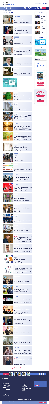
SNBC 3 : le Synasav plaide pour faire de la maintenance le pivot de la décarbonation (22, 40)
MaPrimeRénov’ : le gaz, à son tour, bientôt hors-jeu (22, 178)
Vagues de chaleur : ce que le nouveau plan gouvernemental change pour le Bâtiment (22, 127)
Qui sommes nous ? (5, 381)
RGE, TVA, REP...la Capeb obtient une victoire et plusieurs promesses (23, 188)
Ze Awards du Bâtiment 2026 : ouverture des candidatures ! (40, 47)
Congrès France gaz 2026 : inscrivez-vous (39, 59)
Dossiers (20, 8)
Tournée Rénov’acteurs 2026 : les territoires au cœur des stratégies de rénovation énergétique (23, 269)
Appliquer (39, 3)
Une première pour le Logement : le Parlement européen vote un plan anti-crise (22, 218)
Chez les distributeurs (36, 8)
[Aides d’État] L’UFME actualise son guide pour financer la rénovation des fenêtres (23, 147)
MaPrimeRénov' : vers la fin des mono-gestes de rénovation (22, 96)
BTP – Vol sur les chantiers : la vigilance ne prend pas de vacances (43, 33)
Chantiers (15, 8)
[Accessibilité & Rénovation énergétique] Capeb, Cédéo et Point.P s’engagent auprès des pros (22, 310)
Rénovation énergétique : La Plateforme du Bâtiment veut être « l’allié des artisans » (22, 208)
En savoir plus (28, 402)
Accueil (3, 10)
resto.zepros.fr (24, 385)
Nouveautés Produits (30, 8)
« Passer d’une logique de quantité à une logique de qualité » (22, 238)
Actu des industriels (5, 8)
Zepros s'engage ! (5, 390)
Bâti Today (40, 100)
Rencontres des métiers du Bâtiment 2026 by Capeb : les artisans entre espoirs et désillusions (22, 116)
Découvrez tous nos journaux (40, 85)
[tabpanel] (40, 76)
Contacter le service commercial (5, 389)
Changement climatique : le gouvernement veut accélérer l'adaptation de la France (23, 30)
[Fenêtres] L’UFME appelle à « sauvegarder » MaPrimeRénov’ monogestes (22, 106)
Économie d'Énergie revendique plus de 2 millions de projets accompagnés (22, 51)
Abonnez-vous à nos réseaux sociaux (5, 393)
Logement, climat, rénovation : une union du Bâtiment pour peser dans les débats (22, 137)
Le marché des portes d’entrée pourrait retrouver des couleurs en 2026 (21, 198)
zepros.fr (23, 390)
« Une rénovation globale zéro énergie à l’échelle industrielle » (21, 360)
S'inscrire (36, 385)
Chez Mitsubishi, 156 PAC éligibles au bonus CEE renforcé (23, 71)
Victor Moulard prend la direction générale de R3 (23, 249)
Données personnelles (27, 399)
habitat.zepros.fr (24, 386)
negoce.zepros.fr (24, 383)
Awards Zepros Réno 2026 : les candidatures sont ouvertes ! (8, 89)
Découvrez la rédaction (6, 385)
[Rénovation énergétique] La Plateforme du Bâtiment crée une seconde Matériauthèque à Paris (23, 20)
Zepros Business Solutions (40, 95)
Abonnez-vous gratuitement (40, 82)
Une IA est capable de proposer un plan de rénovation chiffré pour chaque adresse (22, 167)
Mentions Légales (20, 399)
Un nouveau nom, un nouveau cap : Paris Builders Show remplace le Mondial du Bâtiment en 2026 (23, 299)
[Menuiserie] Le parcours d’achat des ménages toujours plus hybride (23, 157)
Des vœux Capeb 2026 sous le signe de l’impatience (21, 330)
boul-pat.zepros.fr (25, 389)
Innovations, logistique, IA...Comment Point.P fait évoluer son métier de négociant (22, 60)
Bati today (4, 394)
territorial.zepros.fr (25, 387)
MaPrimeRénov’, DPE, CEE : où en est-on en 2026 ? (22, 341)
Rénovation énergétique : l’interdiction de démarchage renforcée (22, 351)
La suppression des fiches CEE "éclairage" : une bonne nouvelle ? (23, 229)
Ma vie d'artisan (24, 8)
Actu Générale (10, 8)
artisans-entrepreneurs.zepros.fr (27, 388)
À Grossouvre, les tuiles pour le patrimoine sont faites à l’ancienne (43, 28)
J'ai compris (42, 402)
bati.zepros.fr (24, 382)
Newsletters (44, 3)
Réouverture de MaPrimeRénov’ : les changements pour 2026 (21, 290)
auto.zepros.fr (24, 384)
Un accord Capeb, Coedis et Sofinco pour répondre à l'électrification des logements (43, 17)
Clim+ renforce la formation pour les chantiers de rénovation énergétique (22, 279)
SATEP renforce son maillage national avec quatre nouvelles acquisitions (22, 259)
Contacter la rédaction (6, 386)
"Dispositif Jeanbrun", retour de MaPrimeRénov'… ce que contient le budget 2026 (22, 320)
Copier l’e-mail (4, 387)
